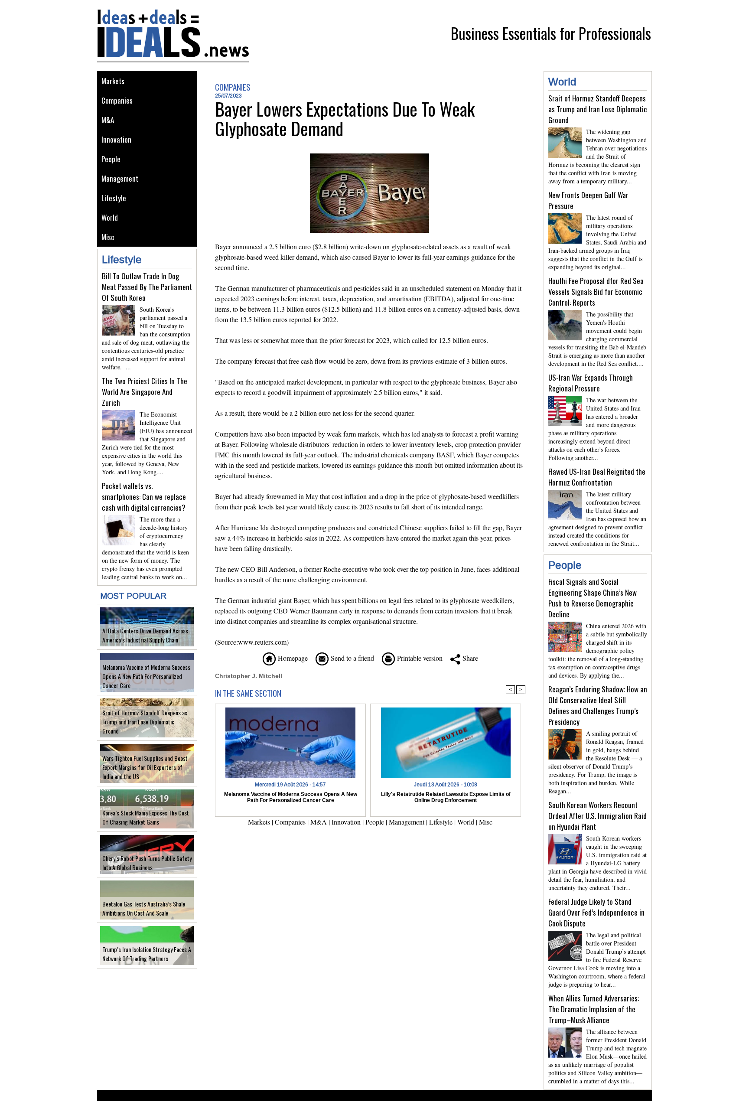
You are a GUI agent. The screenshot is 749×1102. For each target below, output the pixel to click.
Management (119, 178)
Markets (112, 80)
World (109, 217)
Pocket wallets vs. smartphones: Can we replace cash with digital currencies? (144, 496)
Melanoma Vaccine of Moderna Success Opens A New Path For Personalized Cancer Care (146, 676)
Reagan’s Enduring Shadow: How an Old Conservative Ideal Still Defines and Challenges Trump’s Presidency (597, 705)
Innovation (116, 139)
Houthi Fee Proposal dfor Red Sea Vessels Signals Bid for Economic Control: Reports (596, 291)
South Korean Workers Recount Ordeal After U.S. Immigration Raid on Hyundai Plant (597, 815)
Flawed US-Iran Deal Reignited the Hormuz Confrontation (596, 477)
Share (469, 657)
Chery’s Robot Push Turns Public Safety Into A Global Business (147, 863)
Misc (107, 236)
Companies (117, 100)
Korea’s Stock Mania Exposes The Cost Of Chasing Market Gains (145, 817)
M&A (107, 119)
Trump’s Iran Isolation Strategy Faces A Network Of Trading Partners (146, 954)
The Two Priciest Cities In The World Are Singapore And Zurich (144, 391)
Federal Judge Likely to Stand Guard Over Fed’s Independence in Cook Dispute (596, 912)
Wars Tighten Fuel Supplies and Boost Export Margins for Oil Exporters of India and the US (145, 767)
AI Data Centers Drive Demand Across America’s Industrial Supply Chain (145, 635)
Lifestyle (113, 197)
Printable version (419, 657)
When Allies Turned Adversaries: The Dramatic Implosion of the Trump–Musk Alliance (593, 1009)
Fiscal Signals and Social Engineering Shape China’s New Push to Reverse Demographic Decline (592, 597)
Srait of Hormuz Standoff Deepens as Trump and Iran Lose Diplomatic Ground (144, 721)
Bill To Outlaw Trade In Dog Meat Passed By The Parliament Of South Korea (147, 287)
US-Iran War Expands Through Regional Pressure (590, 383)
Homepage (292, 657)
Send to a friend (351, 657)
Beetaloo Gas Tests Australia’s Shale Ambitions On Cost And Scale (143, 908)
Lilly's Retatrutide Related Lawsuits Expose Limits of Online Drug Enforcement (446, 797)
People (110, 158)
